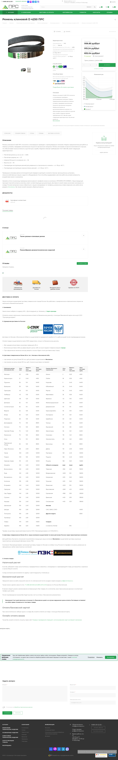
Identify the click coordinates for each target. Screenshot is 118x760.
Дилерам (47, 736)
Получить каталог (98, 731)
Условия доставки (50, 730)
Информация (49, 724)
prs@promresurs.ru (67, 581)
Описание (7, 133)
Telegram (36, 2)
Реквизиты (25, 739)
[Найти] (95, 7)
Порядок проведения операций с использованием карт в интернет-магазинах (57, 620)
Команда (24, 734)
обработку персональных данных (23, 707)
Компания (25, 724)
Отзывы (41, 133)
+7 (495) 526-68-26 (30, 585)
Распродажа (6, 745)
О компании (25, 727)
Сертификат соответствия (18, 200)
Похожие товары (20, 133)
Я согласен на (19, 707)
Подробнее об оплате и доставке (63, 87)
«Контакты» (11, 187)
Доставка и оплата (54, 133)
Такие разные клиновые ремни (32, 236)
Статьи (32, 133)
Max (38, 2)
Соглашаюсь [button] (110, 657)
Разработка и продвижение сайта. (63, 755)
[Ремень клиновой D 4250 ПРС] (26, 48)
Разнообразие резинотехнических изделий (37, 250)
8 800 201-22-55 (8, 1)
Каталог (5, 724)
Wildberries (31, 2)
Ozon (28, 2)
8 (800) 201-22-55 (41, 585)
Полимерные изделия (10, 732)
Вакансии (24, 736)
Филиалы (47, 727)
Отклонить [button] (100, 657)
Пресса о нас (25, 732)
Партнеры (24, 741)
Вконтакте (33, 2)
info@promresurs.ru (78, 726)
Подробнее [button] (91, 657)
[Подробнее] (83, 235)
